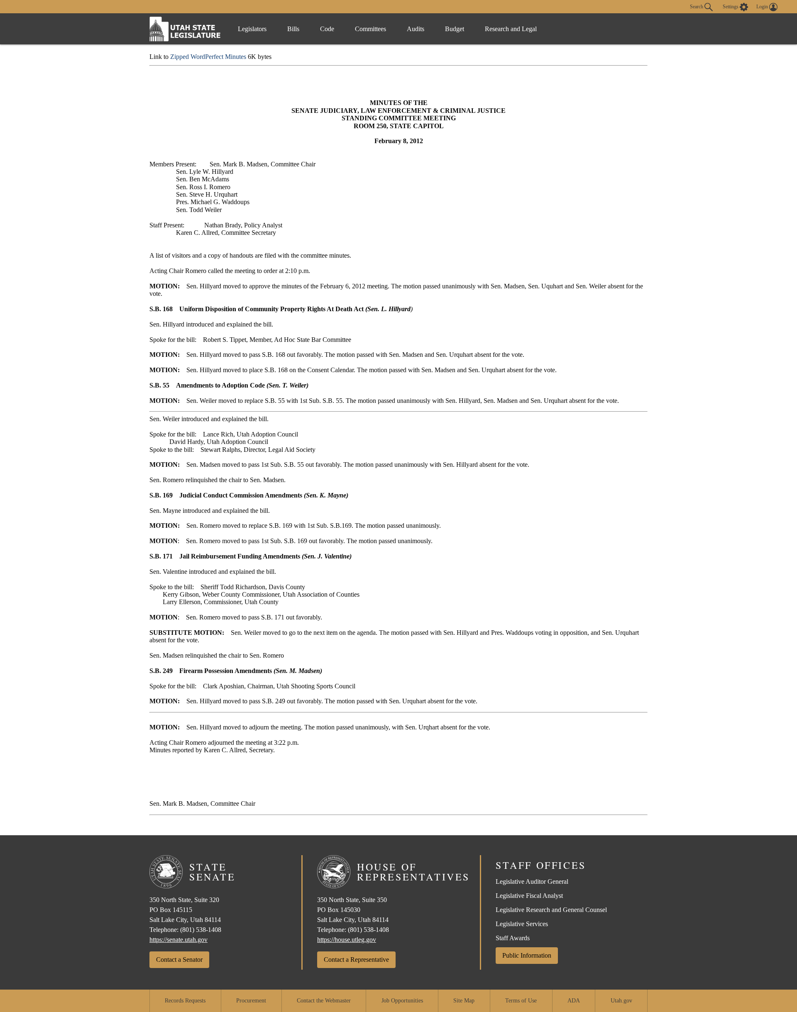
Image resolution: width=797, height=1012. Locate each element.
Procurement (251, 1000)
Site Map (463, 1000)
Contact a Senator (179, 959)
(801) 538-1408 (200, 929)
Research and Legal (511, 28)
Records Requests (185, 1000)
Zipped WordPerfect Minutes (208, 56)
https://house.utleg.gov (346, 939)
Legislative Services (522, 923)
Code (327, 28)
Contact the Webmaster (324, 1000)
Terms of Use (521, 1000)
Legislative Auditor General (532, 881)
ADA (573, 1000)
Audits (415, 28)
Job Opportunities (402, 1000)
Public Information (526, 955)
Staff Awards (513, 937)
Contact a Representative (356, 959)
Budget (454, 28)
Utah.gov (621, 1000)
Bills (293, 28)
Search (697, 6)
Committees (370, 28)
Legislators (252, 28)
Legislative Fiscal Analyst (529, 895)
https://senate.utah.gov (178, 939)
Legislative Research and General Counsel (551, 909)
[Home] (185, 28)
